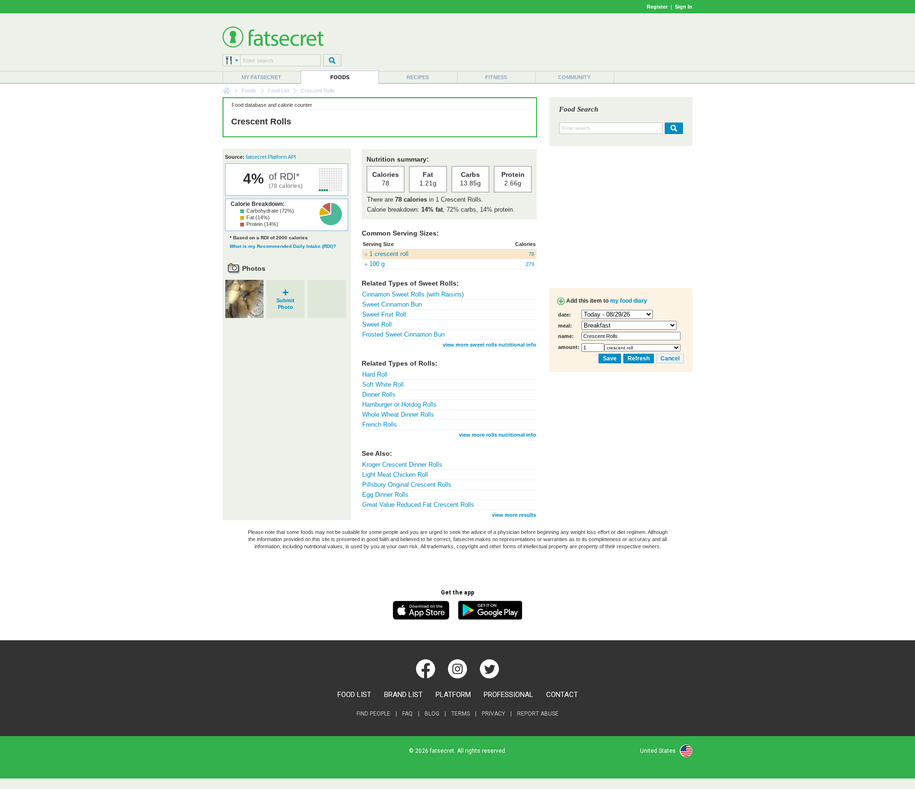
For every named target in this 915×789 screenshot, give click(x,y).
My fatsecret (261, 77)
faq (407, 713)
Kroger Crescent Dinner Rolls (402, 464)
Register (657, 7)
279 (530, 264)
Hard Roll (374, 374)
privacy (493, 713)
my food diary (628, 300)
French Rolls (379, 424)
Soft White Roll (383, 384)
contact (562, 694)
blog (432, 713)
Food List (278, 90)
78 (531, 254)
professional (508, 694)
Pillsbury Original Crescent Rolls (406, 484)
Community (574, 77)
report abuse (538, 713)
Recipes (418, 77)
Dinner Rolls (379, 394)
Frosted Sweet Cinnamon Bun (403, 334)
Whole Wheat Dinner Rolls (398, 414)
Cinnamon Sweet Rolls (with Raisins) (413, 294)
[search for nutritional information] (672, 128)
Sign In (683, 7)
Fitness (496, 77)
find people (373, 713)
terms (460, 713)
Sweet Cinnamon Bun (392, 304)
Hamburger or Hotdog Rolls (399, 404)
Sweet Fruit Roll (384, 314)
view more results (514, 515)
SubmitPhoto (285, 300)
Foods (339, 77)
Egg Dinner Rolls (385, 494)
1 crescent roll (388, 253)
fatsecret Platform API (271, 157)
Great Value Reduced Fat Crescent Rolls (418, 504)
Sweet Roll (377, 324)
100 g (377, 263)
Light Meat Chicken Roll (395, 474)
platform (453, 694)
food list (354, 694)
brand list (403, 694)
